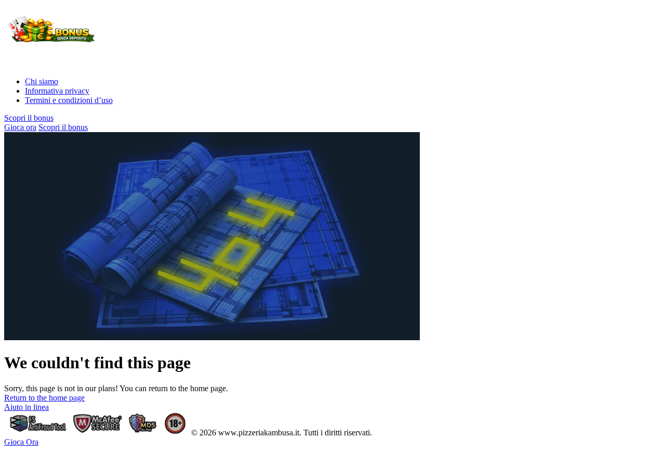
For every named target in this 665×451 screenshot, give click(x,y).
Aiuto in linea (26, 407)
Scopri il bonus (29, 117)
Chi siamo (41, 81)
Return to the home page (44, 397)
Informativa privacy (57, 90)
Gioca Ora (21, 441)
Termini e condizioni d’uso (69, 100)
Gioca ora (20, 127)
